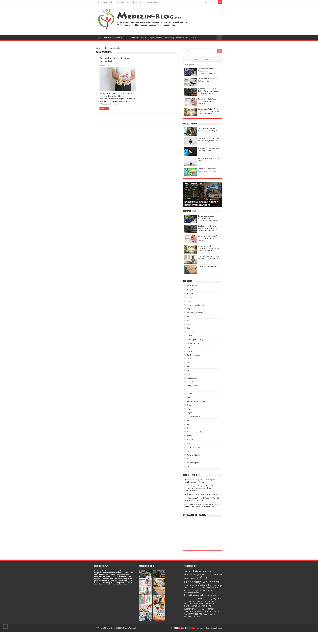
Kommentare (206, 60)
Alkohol (186, 571)
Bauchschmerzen (209, 571)
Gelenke (190, 351)
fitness (191, 578)
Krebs (189, 405)
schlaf (211, 609)
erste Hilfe (218, 574)
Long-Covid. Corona (190, 601)
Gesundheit (210, 582)
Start (99, 37)
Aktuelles (107, 37)
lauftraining (208, 599)
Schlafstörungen (189, 611)
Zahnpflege (196, 616)
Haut (188, 370)
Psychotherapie (203, 609)
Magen (189, 413)
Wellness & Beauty (137, 2)
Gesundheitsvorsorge (211, 585)
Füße (188, 347)
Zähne (189, 459)
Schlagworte (189, 65)
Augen (189, 309)
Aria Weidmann (189, 504)
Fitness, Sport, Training (105, 2)
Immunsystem (210, 590)
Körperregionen (155, 37)
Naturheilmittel (189, 603)
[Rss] (205, 2)
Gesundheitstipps (192, 585)
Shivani (186, 480)
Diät (127, 2)
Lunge (189, 409)
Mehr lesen (104, 108)
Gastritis (197, 578)
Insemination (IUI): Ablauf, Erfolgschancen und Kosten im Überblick (208, 101)
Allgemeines (191, 297)
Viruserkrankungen (193, 447)
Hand (189, 366)
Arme (189, 301)
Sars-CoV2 (190, 443)
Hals (188, 363)
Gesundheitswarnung (192, 588)
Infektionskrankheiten (197, 595)
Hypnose (198, 591)
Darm (103, 65)
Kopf (188, 397)
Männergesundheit (193, 416)
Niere (189, 424)
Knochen (190, 393)
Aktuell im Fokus (192, 286)
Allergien (190, 289)
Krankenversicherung (190, 599)
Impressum (201, 628)
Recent (187, 60)
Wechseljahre (188, 616)
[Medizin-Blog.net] (144, 19)
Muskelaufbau (211, 601)
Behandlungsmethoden (173, 37)
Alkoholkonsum (196, 571)
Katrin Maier (188, 494)
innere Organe (192, 382)
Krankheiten (118, 37)
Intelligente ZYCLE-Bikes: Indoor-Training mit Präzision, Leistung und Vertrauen (208, 91)
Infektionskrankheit (191, 593)
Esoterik (189, 336)
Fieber (186, 578)
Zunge (189, 466)
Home (100, 48)
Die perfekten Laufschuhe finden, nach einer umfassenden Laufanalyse (207, 71)
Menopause (200, 601)
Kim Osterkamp (189, 486)
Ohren (189, 428)
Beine (189, 316)
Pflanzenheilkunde (208, 603)
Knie (188, 390)
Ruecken (190, 440)
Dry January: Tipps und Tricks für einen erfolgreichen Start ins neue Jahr (208, 140)
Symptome (195, 613)
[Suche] (220, 2)
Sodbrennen (209, 611)
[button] (5, 626)
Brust (189, 320)
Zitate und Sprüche (152, 2)
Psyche (189, 436)
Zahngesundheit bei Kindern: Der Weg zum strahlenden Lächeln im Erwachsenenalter (201, 488)
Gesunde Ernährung (199, 580)
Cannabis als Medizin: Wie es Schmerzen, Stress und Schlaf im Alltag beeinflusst (208, 111)
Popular (196, 60)
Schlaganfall (198, 611)
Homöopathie (192, 378)
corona (210, 574)
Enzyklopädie (191, 37)
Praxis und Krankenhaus (195, 432)
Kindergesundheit (193, 386)
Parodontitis (198, 603)
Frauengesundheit (193, 343)
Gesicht (189, 359)
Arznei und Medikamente (136, 37)
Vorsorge (190, 451)
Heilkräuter (204, 588)
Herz (188, 374)
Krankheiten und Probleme (196, 401)
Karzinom (213, 596)
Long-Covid (216, 599)
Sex (203, 611)
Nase (188, 420)
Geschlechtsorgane (193, 355)
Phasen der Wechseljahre (207, 266)
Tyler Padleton (189, 498)
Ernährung (119, 2)
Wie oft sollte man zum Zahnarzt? (207, 494)
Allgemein (190, 293)
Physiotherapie (191, 606)
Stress (186, 614)
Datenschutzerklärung (214, 628)
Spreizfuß (216, 611)
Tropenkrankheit (209, 614)
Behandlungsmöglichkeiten (194, 574)
